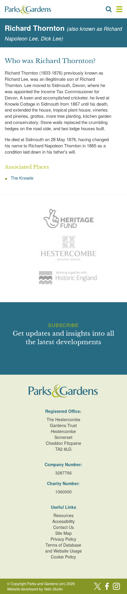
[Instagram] (116, 586)
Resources (63, 515)
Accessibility (63, 521)
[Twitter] (97, 586)
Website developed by (35, 588)
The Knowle (22, 178)
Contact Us (63, 527)
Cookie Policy (63, 557)
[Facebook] (106, 586)
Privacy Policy (63, 539)
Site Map (63, 533)
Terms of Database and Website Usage (63, 548)
